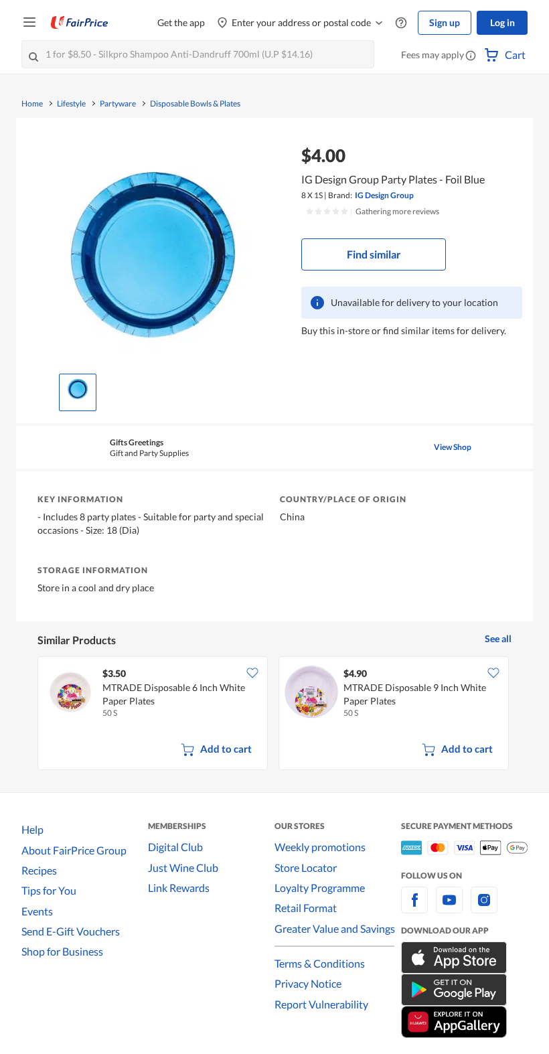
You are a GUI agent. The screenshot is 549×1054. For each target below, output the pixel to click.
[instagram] (484, 907)
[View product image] (78, 389)
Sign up (444, 22)
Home (32, 104)
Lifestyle (71, 104)
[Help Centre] (401, 23)
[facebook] (414, 907)
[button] (470, 56)
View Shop (452, 447)
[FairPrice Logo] (79, 23)
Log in (502, 22)
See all (498, 638)
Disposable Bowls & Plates (195, 104)
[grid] (274, 714)
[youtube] (449, 907)
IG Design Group (384, 195)
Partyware (118, 104)
